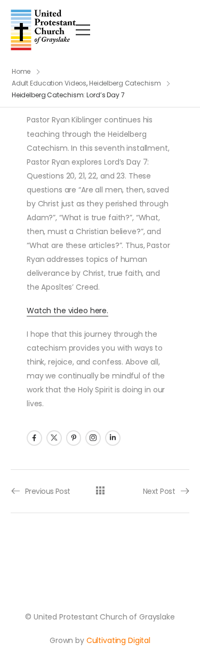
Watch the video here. (67, 310)
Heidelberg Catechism (125, 83)
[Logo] (43, 30)
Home (21, 71)
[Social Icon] (34, 438)
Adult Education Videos (49, 83)
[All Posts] (100, 491)
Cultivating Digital (118, 640)
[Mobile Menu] (83, 29)
